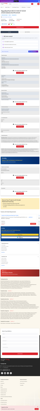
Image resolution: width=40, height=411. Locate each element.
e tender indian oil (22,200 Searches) (24, 283)
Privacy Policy (22, 383)
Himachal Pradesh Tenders (10, 296)
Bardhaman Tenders (4, 263)
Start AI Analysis (33, 51)
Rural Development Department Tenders (6, 304)
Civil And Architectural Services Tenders (6, 316)
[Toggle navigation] (38, 4)
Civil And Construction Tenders (13, 312)
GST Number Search (4, 400)
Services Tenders (13, 323)
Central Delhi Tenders (4, 262)
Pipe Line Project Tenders (25, 318)
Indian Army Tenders (15, 303)
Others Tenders (3, 258)
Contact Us (2, 383)
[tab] (9, 32)
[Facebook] (2, 373)
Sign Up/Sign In (20, 72)
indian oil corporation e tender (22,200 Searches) (8, 284)
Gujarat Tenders (3, 296)
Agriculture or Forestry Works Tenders (15, 318)
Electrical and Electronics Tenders (18, 316)
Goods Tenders (8, 323)
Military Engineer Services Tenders (18, 304)
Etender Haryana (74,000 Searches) (25, 282)
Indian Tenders (7, 7)
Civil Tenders (3, 245)
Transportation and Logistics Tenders (6, 317)
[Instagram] (5, 373)
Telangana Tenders (3, 295)
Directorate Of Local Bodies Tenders (6, 303)
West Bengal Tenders (15, 7)
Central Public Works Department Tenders (29, 304)
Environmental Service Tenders (5, 318)
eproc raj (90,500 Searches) (15, 282)
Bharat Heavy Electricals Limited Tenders (30, 305)
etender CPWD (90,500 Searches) (6, 282)
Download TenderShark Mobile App (6, 396)
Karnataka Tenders (19, 295)
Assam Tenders (16, 296)
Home (2, 7)
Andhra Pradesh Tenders (26, 295)
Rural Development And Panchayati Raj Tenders (21, 302)
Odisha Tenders (9, 295)
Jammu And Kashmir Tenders (30, 292)
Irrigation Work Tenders (26, 317)
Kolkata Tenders (4, 260)
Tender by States (3, 392)
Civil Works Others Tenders (5, 312)
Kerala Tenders (23, 292)
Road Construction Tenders (23, 312)
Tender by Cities (3, 394)
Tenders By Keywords (4, 243)
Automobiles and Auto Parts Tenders (17, 317)
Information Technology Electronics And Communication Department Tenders (12, 305)
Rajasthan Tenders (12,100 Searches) (25, 285)
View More (9, 290)
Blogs (1, 387)
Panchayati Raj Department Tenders (23, 303)
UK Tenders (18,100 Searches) (19, 284)
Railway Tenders (3, 247)
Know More (20, 234)
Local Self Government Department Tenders (7, 302)
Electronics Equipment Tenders (27, 316)
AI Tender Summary (4, 402)
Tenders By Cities (4, 256)
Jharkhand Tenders (33, 295)
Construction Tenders (4, 246)
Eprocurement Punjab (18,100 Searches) (30, 284)
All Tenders (18, 323)
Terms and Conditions (23, 381)
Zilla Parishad (23, 7)
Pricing (2, 385)
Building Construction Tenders (32, 312)
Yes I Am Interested (20, 27)
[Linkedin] (8, 373)
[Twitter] (11, 373)
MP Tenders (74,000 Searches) (5, 283)
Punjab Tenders (14, 295)
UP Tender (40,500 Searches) (14, 283)
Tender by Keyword (4, 390)
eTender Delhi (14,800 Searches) (5, 285)
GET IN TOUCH (20, 353)
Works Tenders (3, 323)
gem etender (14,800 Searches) (15, 285)
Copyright (21, 385)
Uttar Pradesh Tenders (10, 292)
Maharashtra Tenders (17, 292)
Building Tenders (4, 250)
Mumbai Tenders (4, 259)
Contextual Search (4, 404)
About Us (2, 381)
